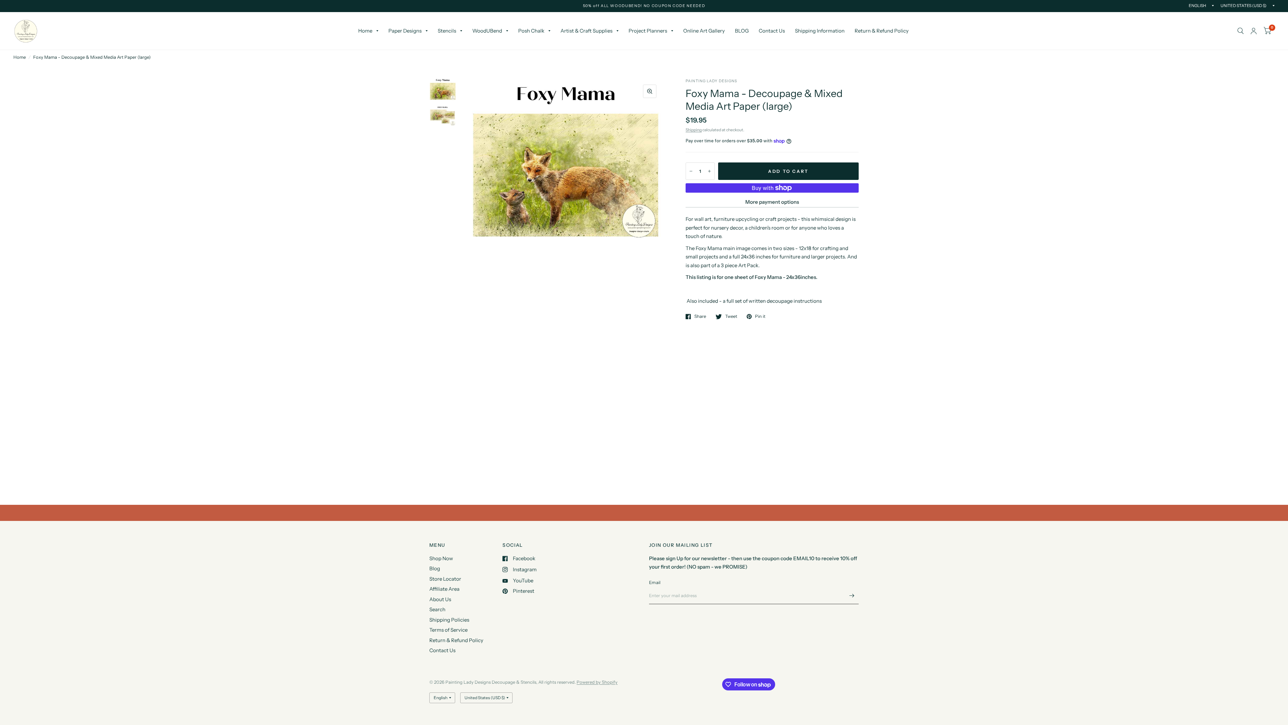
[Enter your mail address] (852, 595)
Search (437, 609)
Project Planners (648, 31)
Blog (434, 568)
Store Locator (445, 579)
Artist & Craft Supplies (586, 31)
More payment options (772, 202)
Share (700, 316)
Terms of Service (448, 630)
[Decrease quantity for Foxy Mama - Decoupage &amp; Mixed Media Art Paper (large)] (691, 171)
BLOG (742, 31)
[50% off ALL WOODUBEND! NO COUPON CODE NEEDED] (644, 6)
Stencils (447, 31)
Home (365, 31)
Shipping (694, 129)
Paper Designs (405, 31)
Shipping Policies (449, 620)
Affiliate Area (444, 589)
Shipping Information (820, 31)
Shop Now (441, 558)
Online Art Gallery (704, 31)
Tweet (731, 316)
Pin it (760, 316)
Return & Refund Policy (882, 31)
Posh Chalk (531, 31)
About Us (440, 599)
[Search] (1240, 31)
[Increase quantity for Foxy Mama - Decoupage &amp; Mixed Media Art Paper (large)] (709, 171)
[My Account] (1253, 31)
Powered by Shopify (597, 682)
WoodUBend (487, 31)
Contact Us (772, 31)
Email (654, 582)
